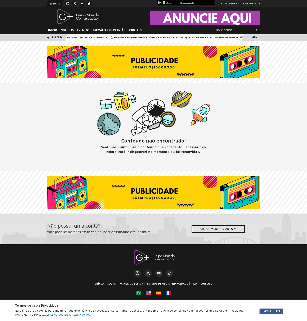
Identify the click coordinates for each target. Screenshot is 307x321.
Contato (135, 30)
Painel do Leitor (131, 283)
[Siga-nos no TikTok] (169, 273)
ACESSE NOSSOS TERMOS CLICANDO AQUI (68, 314)
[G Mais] (77, 16)
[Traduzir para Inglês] (148, 292)
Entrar (56, 3)
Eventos (83, 30)
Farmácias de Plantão (109, 30)
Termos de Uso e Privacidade (167, 283)
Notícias (67, 30)
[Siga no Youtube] (82, 3)
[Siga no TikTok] (89, 3)
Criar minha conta (216, 229)
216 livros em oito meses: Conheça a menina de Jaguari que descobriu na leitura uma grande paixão (176, 37)
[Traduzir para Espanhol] (158, 292)
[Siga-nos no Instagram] (137, 273)
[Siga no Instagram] (67, 3)
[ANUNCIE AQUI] (205, 18)
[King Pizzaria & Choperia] (153, 192)
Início (52, 30)
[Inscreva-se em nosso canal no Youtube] (158, 273)
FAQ (194, 283)
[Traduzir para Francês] (168, 292)
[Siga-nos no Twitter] (148, 273)
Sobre (111, 283)
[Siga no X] (74, 3)
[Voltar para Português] (138, 292)
